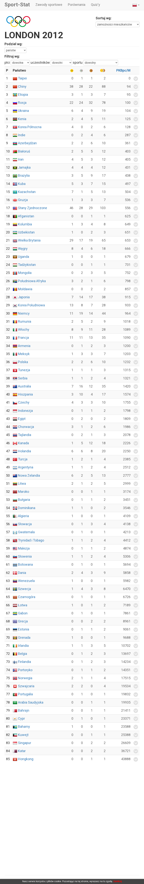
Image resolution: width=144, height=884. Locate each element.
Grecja (23, 621)
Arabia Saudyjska (30, 702)
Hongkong (25, 759)
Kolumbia (25, 224)
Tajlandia (24, 435)
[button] (136, 5)
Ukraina (23, 111)
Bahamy (24, 726)
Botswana (25, 564)
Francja (23, 338)
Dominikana (26, 508)
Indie (21, 135)
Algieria (23, 516)
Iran (21, 159)
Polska (23, 362)
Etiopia (23, 94)
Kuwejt (23, 735)
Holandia (24, 451)
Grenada (24, 637)
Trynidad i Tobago (31, 540)
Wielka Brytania (29, 240)
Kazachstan (27, 192)
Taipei (22, 78)
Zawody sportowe (48, 5)
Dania (22, 573)
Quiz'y (95, 5)
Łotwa (22, 605)
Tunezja (24, 370)
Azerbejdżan (27, 143)
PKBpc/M (123, 70)
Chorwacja (26, 427)
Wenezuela (26, 581)
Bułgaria (24, 500)
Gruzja (23, 200)
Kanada (23, 443)
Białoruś (24, 151)
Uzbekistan (26, 232)
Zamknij (117, 881)
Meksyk (24, 354)
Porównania (76, 5)
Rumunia (24, 321)
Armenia (24, 346)
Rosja (22, 103)
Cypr (21, 718)
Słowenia (25, 556)
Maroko (23, 492)
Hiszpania (25, 394)
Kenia (22, 119)
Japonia (24, 297)
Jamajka (24, 167)
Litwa (22, 483)
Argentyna (25, 467)
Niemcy (24, 313)
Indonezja (25, 411)
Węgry (23, 249)
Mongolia (25, 273)
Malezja (24, 548)
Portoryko (25, 670)
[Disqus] (72, 818)
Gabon (23, 613)
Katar (22, 751)
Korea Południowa (31, 305)
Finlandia (24, 662)
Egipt (22, 419)
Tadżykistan (27, 265)
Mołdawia (25, 289)
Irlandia (23, 646)
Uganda (23, 257)
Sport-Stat (17, 4)
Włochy (23, 329)
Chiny (22, 86)
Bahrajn (23, 710)
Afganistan (26, 216)
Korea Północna (29, 127)
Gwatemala (26, 532)
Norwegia (25, 678)
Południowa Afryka (32, 281)
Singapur (24, 743)
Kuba (22, 184)
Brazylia (24, 175)
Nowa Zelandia (29, 475)
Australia (24, 386)
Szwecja (24, 589)
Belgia (22, 654)
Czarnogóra (26, 597)
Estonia (23, 629)
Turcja (22, 459)
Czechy (23, 402)
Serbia (22, 378)
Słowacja (25, 524)
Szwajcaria (26, 686)
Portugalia (25, 694)
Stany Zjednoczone (32, 208)
